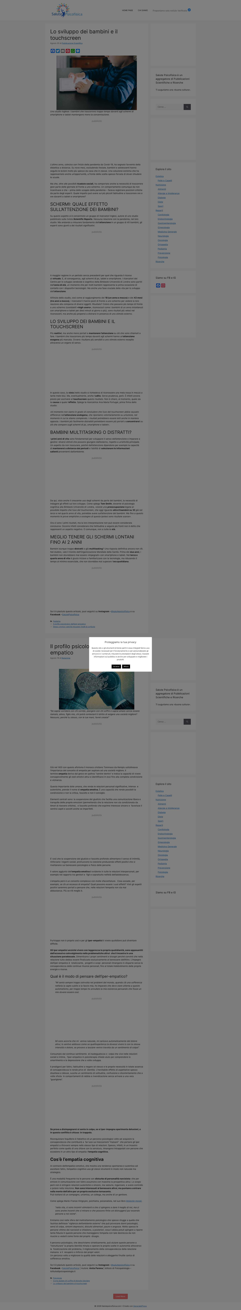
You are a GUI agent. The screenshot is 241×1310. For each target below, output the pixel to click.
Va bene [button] (116, 666)
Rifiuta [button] (126, 666)
